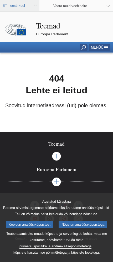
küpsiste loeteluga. (85, 252)
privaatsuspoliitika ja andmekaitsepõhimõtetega (55, 246)
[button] (99, 47)
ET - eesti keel (14, 6)
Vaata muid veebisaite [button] (70, 6)
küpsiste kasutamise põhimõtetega (39, 252)
